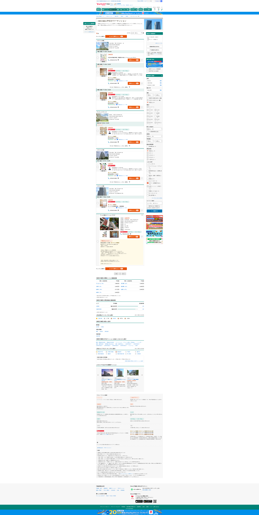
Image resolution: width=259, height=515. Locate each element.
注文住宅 (132, 9)
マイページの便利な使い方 (89, 31)
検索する (155, 211)
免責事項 (139, 506)
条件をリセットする (159, 43)
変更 (161, 80)
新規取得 (119, 3)
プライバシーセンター (115, 506)
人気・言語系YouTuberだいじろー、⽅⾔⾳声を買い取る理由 (109, 1)
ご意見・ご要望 (145, 506)
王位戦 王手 (158, 1)
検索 (161, 1)
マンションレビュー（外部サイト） (126, 473)
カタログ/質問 (147, 9)
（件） (100, 283)
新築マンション (105, 9)
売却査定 (141, 9)
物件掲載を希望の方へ (131, 506)
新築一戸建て (120, 9)
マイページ (155, 53)
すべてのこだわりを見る (157, 198)
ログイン (112, 5)
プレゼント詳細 (105, 434)
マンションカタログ (100, 495)
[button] (98, 370)
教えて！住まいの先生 (111, 495)
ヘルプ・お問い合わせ (154, 506)
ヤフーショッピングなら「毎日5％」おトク (124, 5)
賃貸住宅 (99, 9)
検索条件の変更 (150, 75)
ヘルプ (145, 1)
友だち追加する (137, 489)
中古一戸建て (126, 9)
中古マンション (113, 9)
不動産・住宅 (99, 488)
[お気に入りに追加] (141, 60)
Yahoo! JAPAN (140, 1)
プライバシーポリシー (105, 506)
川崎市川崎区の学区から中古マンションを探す (134, 361)
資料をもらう (133, 60)
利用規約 (123, 506)
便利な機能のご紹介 (147, 490)
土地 (136, 9)
